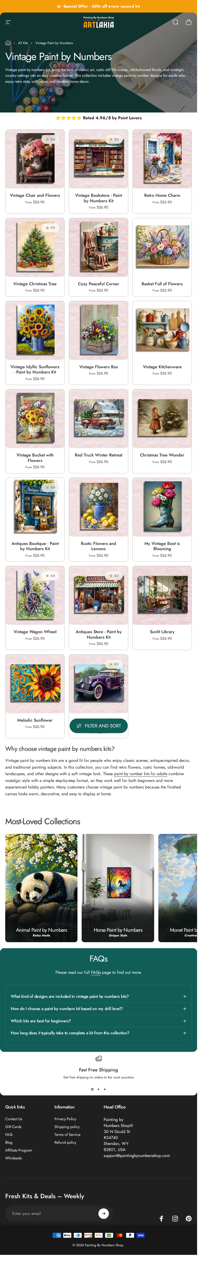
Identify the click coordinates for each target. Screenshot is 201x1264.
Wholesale (13, 1158)
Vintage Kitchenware (162, 367)
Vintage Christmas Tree (35, 284)
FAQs (96, 972)
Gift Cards (13, 1126)
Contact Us (13, 1119)
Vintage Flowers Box (98, 367)
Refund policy (65, 1142)
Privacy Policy (65, 1119)
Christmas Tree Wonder (162, 455)
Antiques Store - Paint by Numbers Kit (99, 634)
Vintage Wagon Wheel (35, 631)
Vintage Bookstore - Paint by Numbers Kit (98, 198)
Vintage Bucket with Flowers (35, 458)
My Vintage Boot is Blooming (162, 546)
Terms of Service (67, 1134)
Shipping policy (67, 1126)
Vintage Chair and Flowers (35, 195)
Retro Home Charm (162, 195)
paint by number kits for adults (140, 774)
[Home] (7, 43)
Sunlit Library (162, 631)
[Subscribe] (103, 1213)
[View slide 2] (99, 1089)
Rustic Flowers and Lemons (98, 546)
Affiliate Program (18, 1150)
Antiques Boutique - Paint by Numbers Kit (35, 546)
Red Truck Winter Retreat (98, 455)
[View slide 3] (105, 1089)
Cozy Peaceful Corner (98, 284)
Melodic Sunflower (35, 720)
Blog (8, 1142)
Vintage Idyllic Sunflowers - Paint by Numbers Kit (34, 369)
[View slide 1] (92, 1089)
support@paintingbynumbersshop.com (137, 1156)
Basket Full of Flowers (162, 284)
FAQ (8, 1134)
